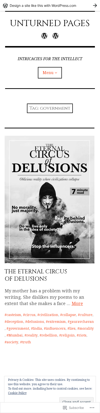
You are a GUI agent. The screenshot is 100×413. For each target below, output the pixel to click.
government (18, 328)
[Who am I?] (55, 36)
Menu (48, 72)
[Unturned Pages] (44, 36)
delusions (35, 321)
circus (30, 314)
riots (82, 335)
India (37, 328)
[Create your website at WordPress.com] (50, 5)
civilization (48, 314)
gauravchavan (82, 321)
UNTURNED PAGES (50, 23)
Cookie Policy (17, 393)
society (12, 342)
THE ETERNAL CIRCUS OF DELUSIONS (36, 275)
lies (72, 328)
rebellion (49, 335)
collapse (69, 314)
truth (26, 342)
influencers (56, 328)
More (77, 303)
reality (32, 335)
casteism (14, 314)
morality (86, 328)
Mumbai (15, 335)
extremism (57, 321)
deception (15, 321)
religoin (68, 335)
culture (86, 314)
